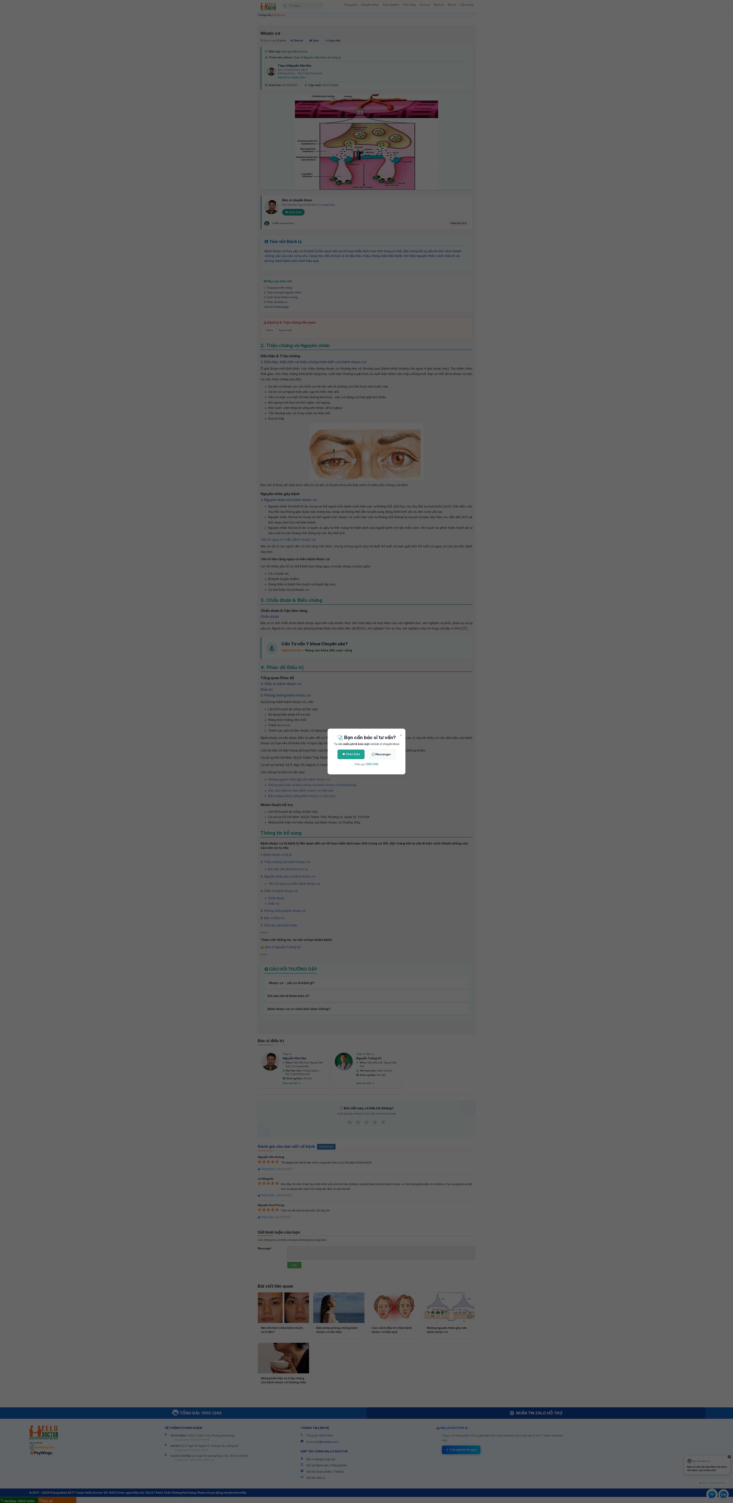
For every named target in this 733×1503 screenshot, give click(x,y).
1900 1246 (372, 764)
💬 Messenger (381, 754)
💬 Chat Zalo (351, 754)
